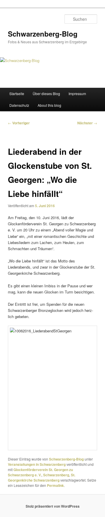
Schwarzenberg (56, 475)
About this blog (49, 105)
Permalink (55, 485)
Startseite (16, 93)
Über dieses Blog (46, 93)
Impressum (77, 93)
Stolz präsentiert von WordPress (53, 506)
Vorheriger (19, 123)
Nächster (87, 123)
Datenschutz (19, 105)
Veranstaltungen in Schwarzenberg (37, 464)
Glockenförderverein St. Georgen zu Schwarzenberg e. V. (40, 472)
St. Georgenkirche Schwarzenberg (41, 477)
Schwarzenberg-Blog (43, 34)
